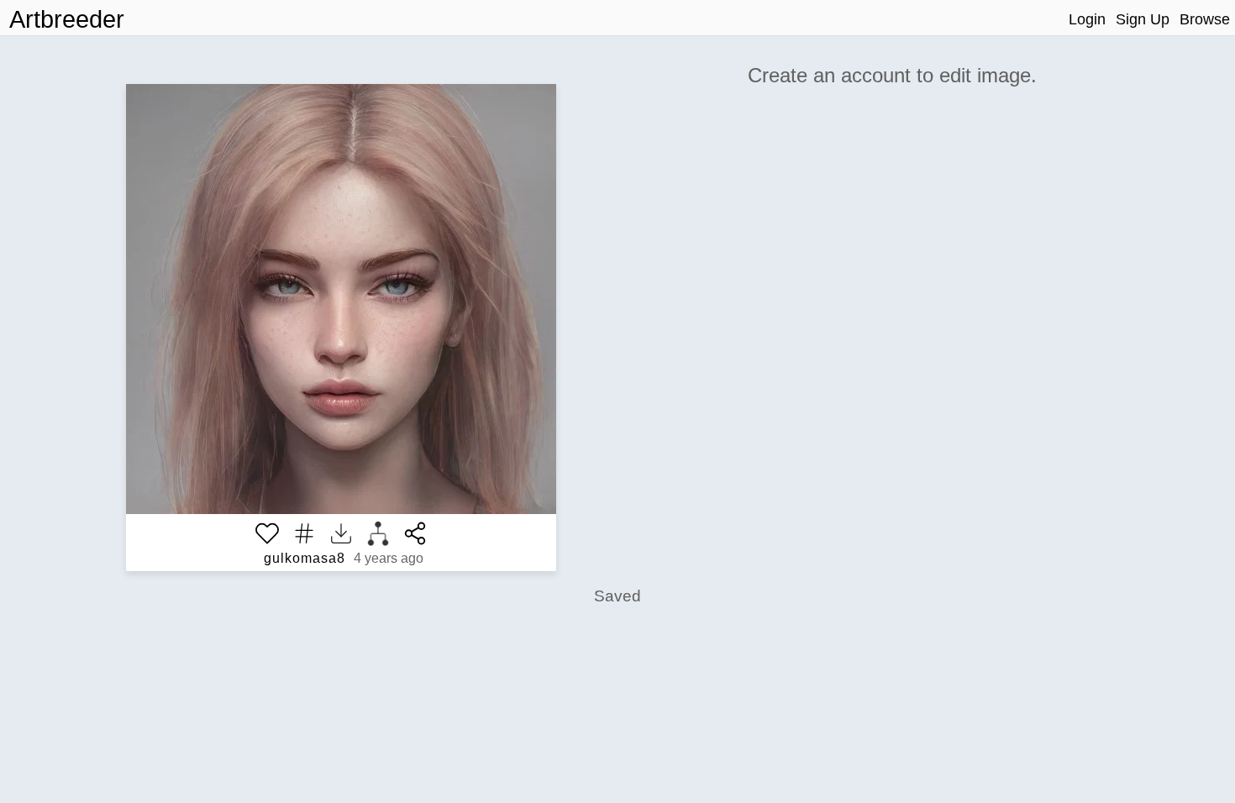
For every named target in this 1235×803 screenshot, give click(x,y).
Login (1087, 19)
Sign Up (1142, 19)
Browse (1205, 19)
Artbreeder (66, 19)
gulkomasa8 (304, 558)
